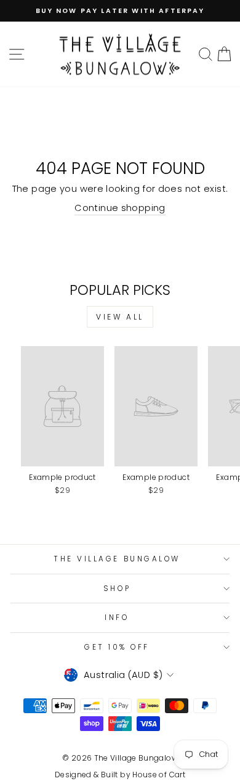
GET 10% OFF (117, 647)
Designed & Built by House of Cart (120, 774)
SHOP (116, 588)
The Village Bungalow (117, 559)
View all (120, 317)
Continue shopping (119, 208)
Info (117, 617)
